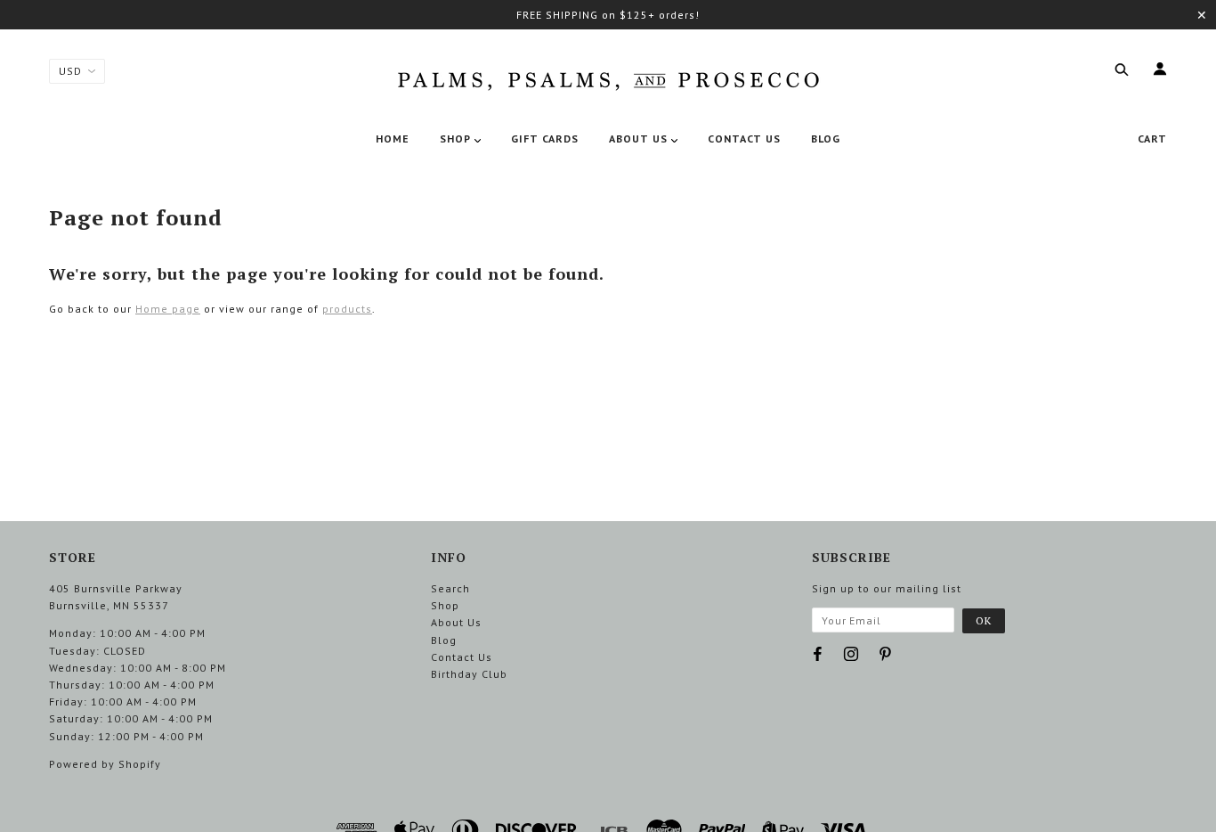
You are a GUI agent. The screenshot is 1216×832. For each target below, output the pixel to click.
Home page (167, 308)
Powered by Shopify (105, 764)
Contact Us (461, 657)
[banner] (608, 77)
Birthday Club (469, 674)
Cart (1152, 138)
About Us (456, 622)
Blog (444, 640)
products (347, 308)
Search (450, 588)
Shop (445, 605)
